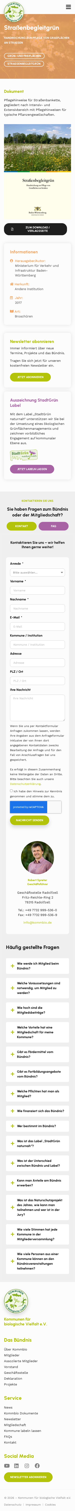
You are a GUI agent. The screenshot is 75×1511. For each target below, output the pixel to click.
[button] (68, 7)
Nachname (18, 599)
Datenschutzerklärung (25, 783)
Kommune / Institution (26, 635)
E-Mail (15, 617)
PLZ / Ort (16, 672)
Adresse (16, 653)
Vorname (17, 581)
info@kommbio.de (37, 922)
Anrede (16, 563)
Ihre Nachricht (20, 690)
